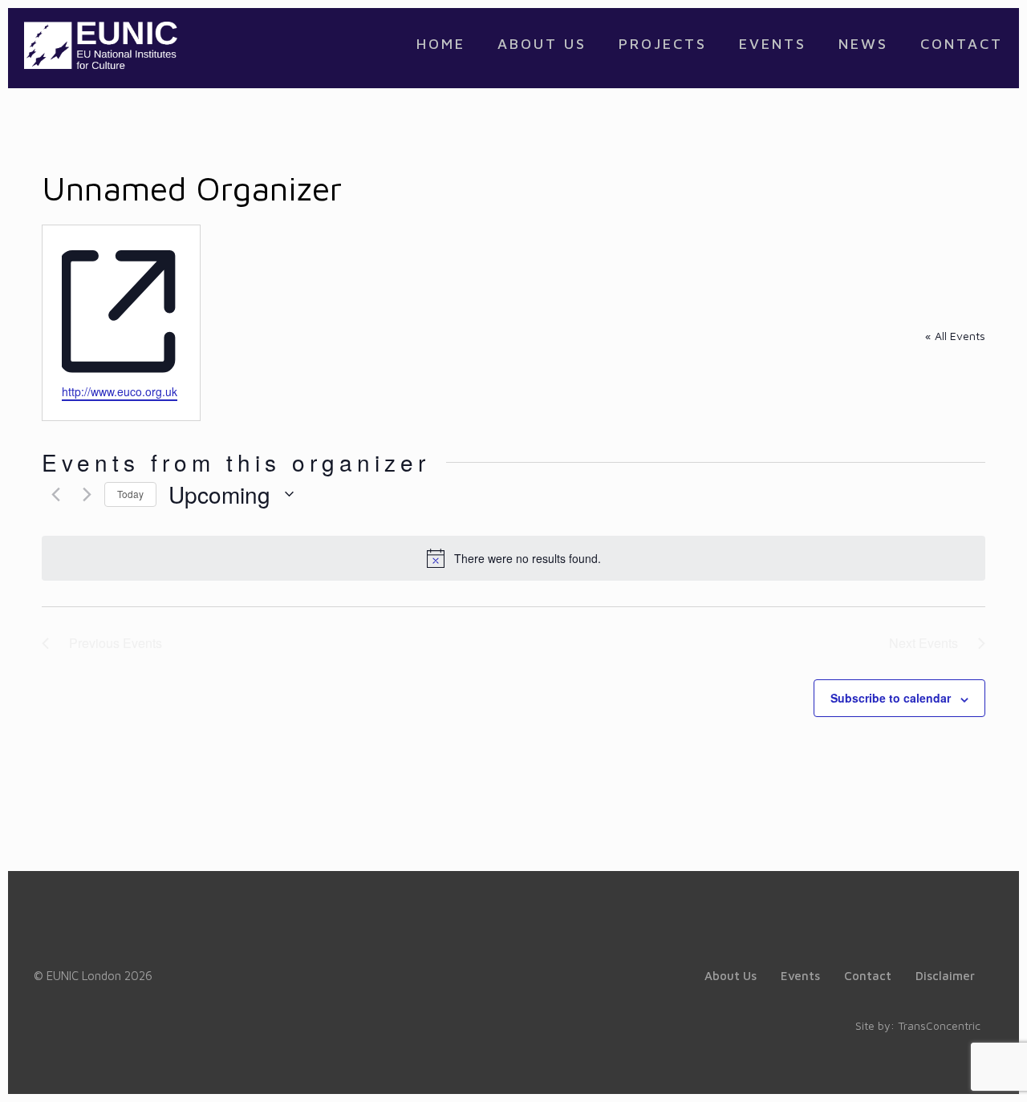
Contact (867, 975)
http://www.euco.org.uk (119, 391)
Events (800, 975)
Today (130, 493)
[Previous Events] (51, 494)
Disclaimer (945, 975)
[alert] (513, 558)
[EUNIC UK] (100, 44)
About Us (730, 975)
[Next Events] (82, 494)
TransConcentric (939, 1025)
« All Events (955, 335)
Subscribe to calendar (890, 698)
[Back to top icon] (950, 1069)
